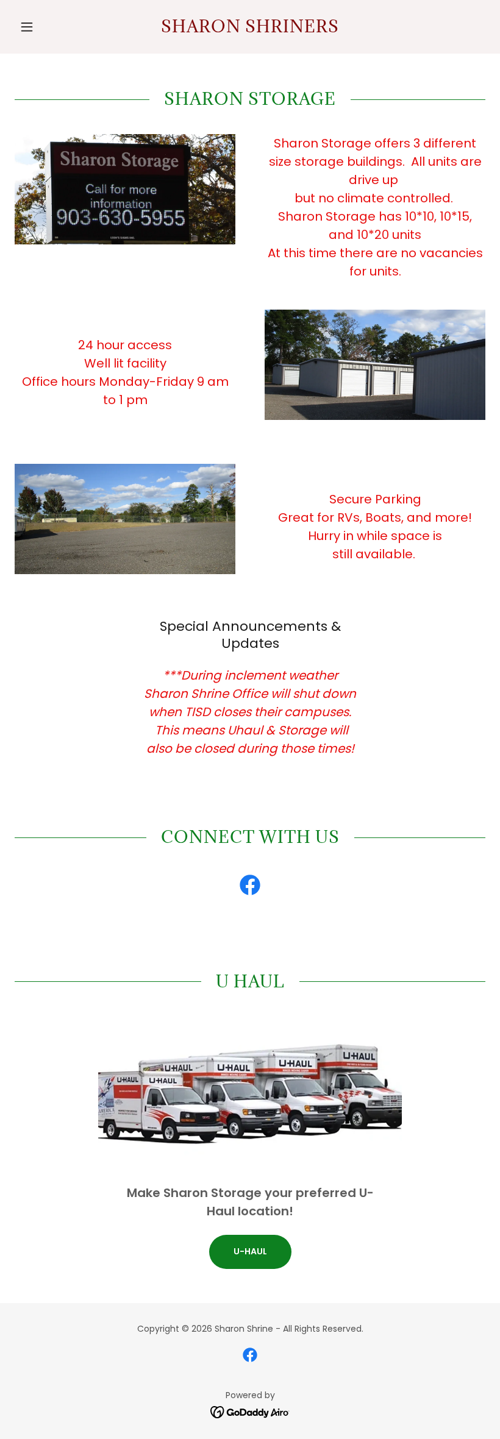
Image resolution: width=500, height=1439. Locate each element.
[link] (250, 29)
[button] (50, 27)
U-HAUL (250, 1251)
